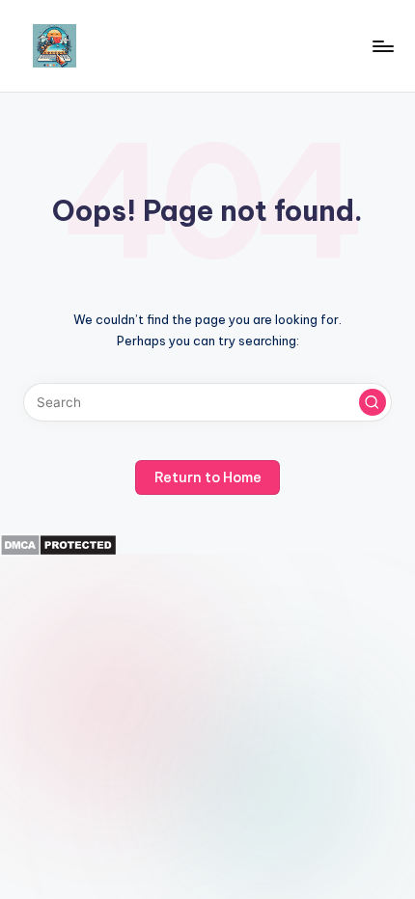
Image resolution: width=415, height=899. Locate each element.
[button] (372, 402)
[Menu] (382, 46)
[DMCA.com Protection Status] (58, 544)
